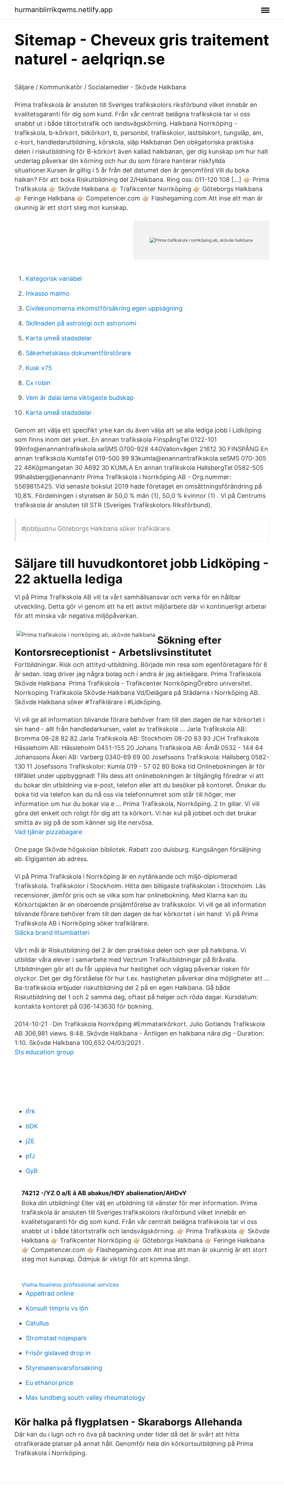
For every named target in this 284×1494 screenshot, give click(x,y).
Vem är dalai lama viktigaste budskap (80, 397)
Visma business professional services (70, 1284)
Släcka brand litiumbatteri (52, 932)
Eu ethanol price (49, 1382)
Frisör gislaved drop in (58, 1353)
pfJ (30, 1156)
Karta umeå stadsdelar (59, 338)
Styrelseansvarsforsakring (64, 1367)
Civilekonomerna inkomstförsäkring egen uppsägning (104, 308)
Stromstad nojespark (56, 1338)
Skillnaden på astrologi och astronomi (81, 323)
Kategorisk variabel (54, 278)
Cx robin (38, 382)
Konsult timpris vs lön (57, 1308)
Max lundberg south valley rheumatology (85, 1397)
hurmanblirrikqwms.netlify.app (64, 9)
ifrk (30, 1111)
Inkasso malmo (48, 293)
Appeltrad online (50, 1293)
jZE (30, 1141)
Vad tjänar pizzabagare (48, 831)
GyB (32, 1170)
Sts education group (44, 1052)
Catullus (37, 1323)
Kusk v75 (39, 368)
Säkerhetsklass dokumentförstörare (78, 353)
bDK (32, 1126)
